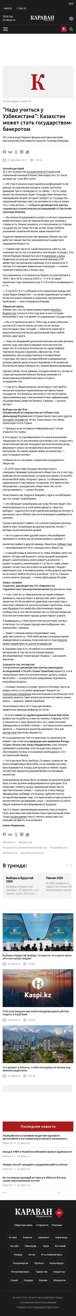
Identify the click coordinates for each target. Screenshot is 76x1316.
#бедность (9, 842)
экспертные (10, 732)
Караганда (61, 1237)
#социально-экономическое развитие (25, 847)
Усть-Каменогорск (51, 1254)
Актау (31, 1254)
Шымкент (43, 1237)
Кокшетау (59, 1271)
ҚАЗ (71, 3)
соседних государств (15, 419)
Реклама (57, 1225)
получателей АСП (37, 171)
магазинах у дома (54, 255)
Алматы (27, 1237)
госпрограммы (18, 816)
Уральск (39, 1263)
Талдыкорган (20, 1263)
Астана (13, 1237)
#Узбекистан (10, 852)
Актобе (14, 1246)
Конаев (43, 1280)
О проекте (42, 1225)
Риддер (28, 1280)
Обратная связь (23, 1225)
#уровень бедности (32, 852)
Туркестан (41, 1271)
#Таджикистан (58, 847)
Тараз (45, 1246)
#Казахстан (25, 842)
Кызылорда (56, 1263)
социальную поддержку (17, 694)
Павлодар (30, 1246)
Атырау (18, 1254)
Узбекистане (64, 544)
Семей (14, 1280)
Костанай (60, 1246)
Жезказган (59, 1280)
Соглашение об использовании (38, 1302)
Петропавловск (20, 1271)
